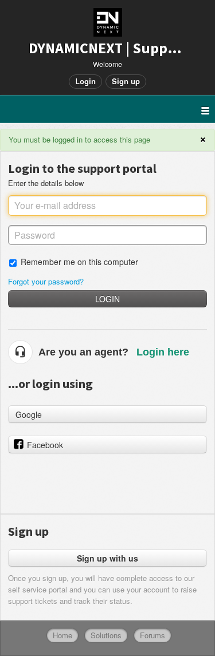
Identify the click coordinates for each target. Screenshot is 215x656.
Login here (162, 352)
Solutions (106, 635)
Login (107, 299)
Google (28, 414)
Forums (152, 635)
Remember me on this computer (79, 261)
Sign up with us (107, 558)
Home (62, 635)
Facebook (45, 444)
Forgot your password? (46, 281)
